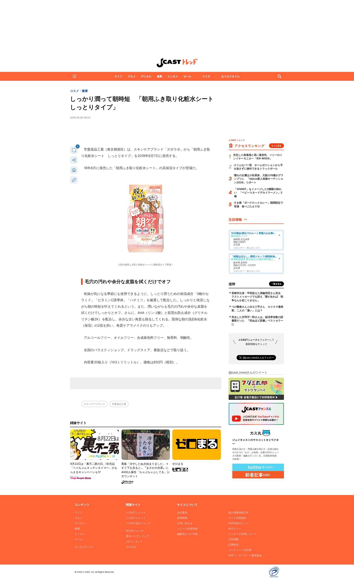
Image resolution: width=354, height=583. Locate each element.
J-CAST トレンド (177, 63)
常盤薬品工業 (119, 403)
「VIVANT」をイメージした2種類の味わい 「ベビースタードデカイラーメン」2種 (258, 192)
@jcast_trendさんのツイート (248, 372)
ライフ (118, 76)
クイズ (206, 76)
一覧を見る (276, 284)
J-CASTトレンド (136, 517)
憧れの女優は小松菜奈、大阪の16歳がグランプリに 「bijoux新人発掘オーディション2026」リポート (258, 179)
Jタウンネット (134, 541)
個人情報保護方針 (238, 512)
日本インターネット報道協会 (245, 555)
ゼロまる (131, 546)
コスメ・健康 (79, 91)
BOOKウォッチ (135, 530)
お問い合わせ (184, 523)
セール (187, 76)
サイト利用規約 (237, 517)
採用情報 (182, 517)
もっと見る (276, 145)
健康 (159, 76)
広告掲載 (233, 539)
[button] (74, 76)
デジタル (146, 76)
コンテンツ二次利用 (239, 549)
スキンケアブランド (94, 403)
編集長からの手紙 (187, 533)
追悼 (232, 284)
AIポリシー (234, 528)
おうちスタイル (230, 76)
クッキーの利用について (242, 533)
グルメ (132, 76)
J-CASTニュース (136, 512)
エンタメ (173, 76)
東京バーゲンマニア (137, 536)
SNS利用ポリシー (238, 523)
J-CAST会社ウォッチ (138, 523)
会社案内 (182, 512)
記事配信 (233, 544)
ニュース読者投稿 (187, 528)
